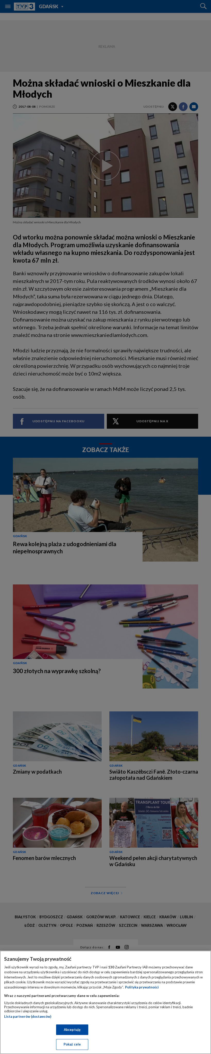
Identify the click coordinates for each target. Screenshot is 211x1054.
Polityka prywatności (142, 987)
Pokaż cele (72, 1044)
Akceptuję (72, 1030)
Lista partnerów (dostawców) (27, 1016)
